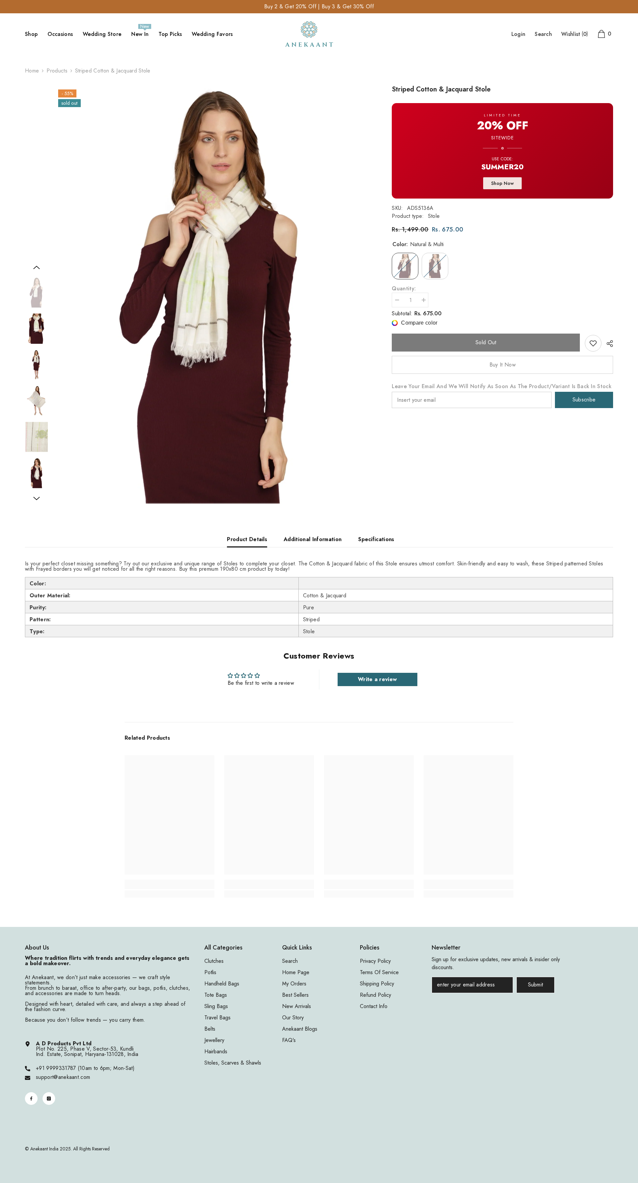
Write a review (377, 679)
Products (57, 71)
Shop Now (502, 183)
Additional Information (313, 539)
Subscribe (584, 399)
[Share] (607, 344)
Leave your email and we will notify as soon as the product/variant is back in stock (501, 386)
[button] (37, 267)
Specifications (376, 539)
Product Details (247, 539)
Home (32, 71)
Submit (535, 984)
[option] (215, 294)
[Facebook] (31, 1098)
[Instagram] (49, 1098)
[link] (593, 343)
